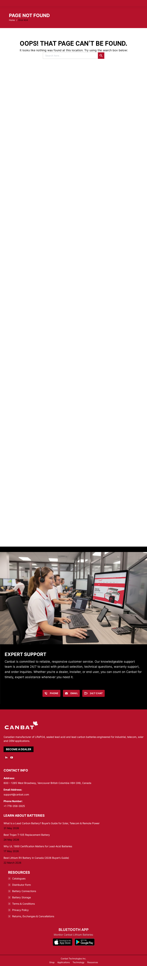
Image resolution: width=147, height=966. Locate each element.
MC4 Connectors (41, 459)
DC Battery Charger (41, 252)
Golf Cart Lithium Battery (107, 390)
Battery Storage (21, 897)
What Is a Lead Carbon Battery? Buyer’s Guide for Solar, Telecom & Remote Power (51, 823)
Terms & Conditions (23, 903)
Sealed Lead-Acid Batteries (107, 114)
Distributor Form (21, 884)
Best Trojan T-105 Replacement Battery (27, 834)
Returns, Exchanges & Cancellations (33, 916)
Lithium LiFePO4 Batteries (41, 183)
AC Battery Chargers (108, 183)
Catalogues (18, 878)
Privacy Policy (20, 909)
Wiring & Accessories (41, 390)
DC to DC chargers (108, 252)
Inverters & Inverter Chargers (41, 321)
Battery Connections (24, 891)
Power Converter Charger (107, 528)
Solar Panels (107, 459)
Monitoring (107, 321)
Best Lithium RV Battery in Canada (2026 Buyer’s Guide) (36, 857)
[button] (85, 5)
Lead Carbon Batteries (41, 114)
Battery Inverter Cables (41, 528)
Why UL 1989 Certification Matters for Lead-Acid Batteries (38, 846)
